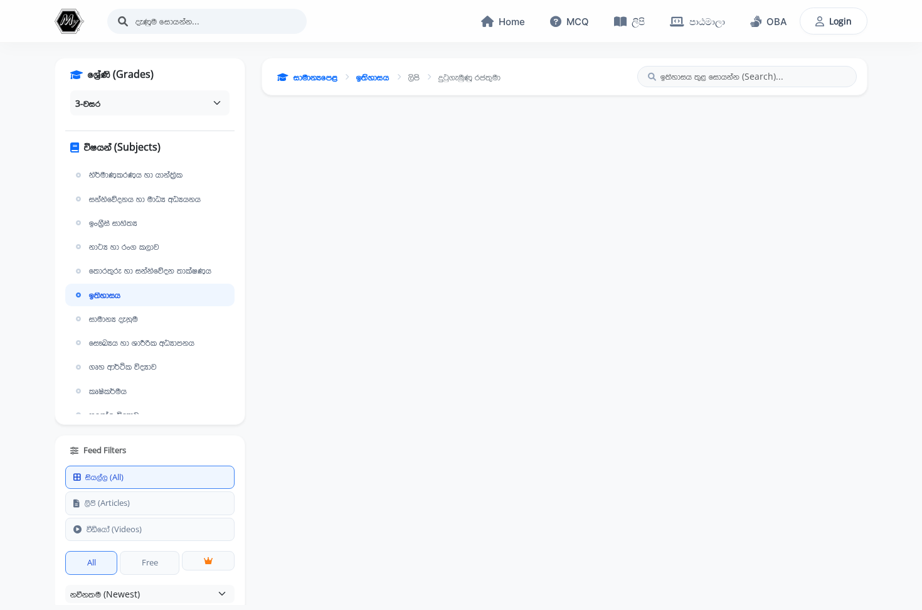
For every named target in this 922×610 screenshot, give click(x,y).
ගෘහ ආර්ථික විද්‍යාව (123, 366)
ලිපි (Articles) (107, 502)
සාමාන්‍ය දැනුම (113, 318)
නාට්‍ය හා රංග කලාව (124, 246)
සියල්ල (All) (104, 477)
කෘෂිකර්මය (108, 391)
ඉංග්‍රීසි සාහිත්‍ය (113, 222)
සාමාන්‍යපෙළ (315, 77)
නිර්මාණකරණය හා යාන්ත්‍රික (136, 174)
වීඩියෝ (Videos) (114, 529)
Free (150, 562)
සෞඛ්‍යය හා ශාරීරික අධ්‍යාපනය (141, 342)
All (91, 562)
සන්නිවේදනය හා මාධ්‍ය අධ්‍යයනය (145, 199)
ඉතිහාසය (104, 295)
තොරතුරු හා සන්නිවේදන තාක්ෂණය (150, 270)
